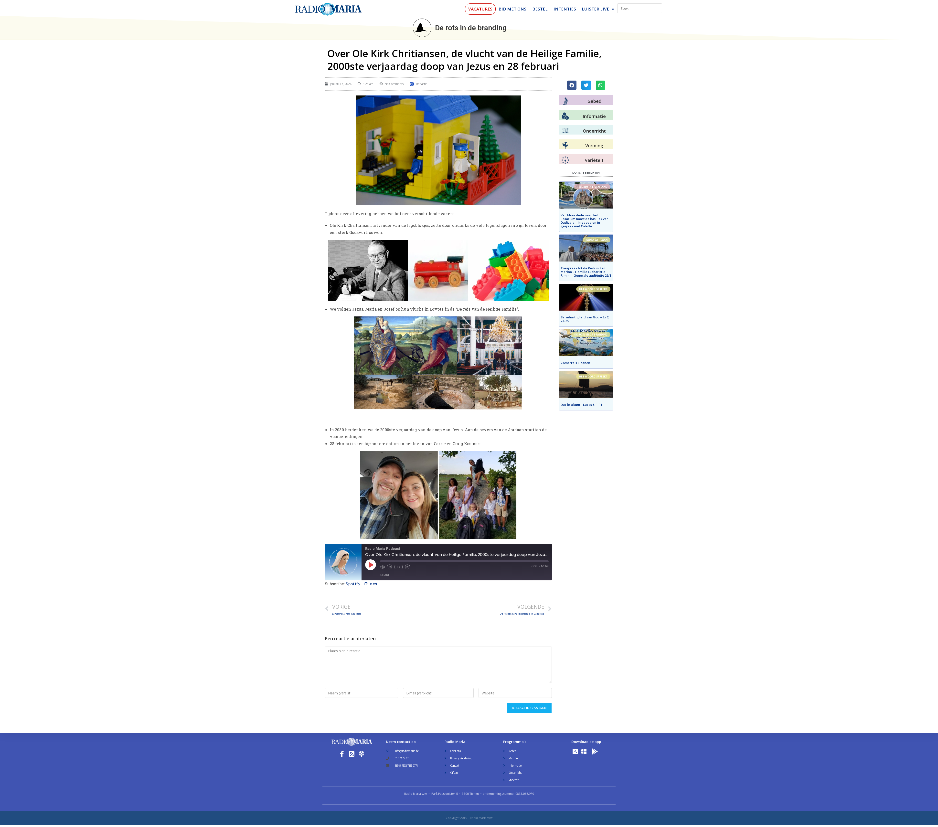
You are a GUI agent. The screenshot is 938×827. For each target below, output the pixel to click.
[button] (571, 85)
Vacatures (480, 9)
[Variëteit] (565, 160)
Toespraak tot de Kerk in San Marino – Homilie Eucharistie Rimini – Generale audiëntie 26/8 (586, 272)
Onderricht (594, 131)
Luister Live (595, 9)
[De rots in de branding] (422, 28)
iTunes (370, 583)
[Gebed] (566, 101)
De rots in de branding (471, 27)
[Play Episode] (370, 564)
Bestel (540, 9)
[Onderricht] (565, 131)
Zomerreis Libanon (575, 363)
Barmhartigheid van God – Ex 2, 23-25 (585, 319)
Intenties (565, 9)
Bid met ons (512, 9)
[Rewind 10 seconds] (389, 567)
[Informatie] (565, 116)
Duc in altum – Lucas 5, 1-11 (581, 404)
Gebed (594, 101)
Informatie (594, 116)
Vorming (594, 145)
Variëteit (594, 160)
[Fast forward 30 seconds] (407, 567)
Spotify (353, 583)
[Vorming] (565, 145)
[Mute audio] (382, 567)
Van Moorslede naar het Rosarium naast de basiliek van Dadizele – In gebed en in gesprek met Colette (584, 220)
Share (385, 575)
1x (398, 567)
